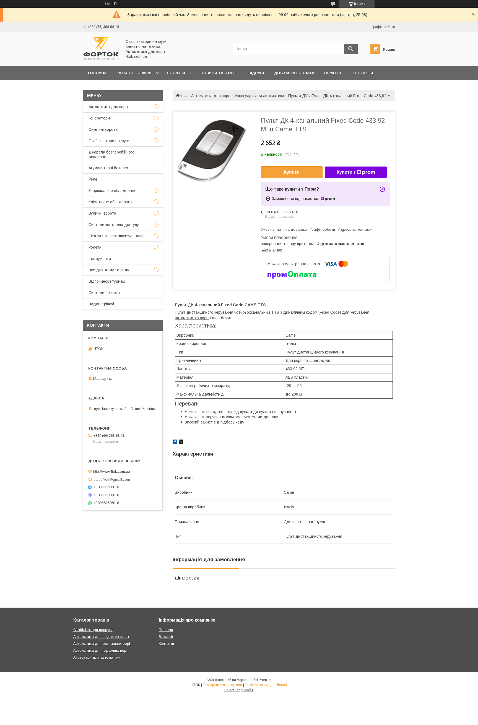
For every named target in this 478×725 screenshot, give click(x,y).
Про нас (96, 87)
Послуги (176, 73)
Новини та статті (219, 73)
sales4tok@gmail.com (111, 479)
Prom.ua (265, 680)
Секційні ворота (103, 129)
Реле (93, 179)
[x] (181, 442)
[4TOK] (101, 58)
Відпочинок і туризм (107, 281)
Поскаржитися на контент (222, 685)
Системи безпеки (104, 292)
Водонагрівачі (101, 304)
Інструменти (100, 258)
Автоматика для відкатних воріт (101, 637)
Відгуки (256, 73)
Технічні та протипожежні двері (117, 236)
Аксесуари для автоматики (259, 95)
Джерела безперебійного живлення (111, 154)
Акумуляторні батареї (108, 168)
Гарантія (333, 73)
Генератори (99, 118)
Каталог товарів (133, 73)
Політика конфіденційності (266, 685)
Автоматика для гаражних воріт (101, 650)
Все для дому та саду (109, 270)
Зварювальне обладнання (112, 190)
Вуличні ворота (102, 213)
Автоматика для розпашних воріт (102, 643)
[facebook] (175, 442)
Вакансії (166, 637)
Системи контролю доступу (114, 224)
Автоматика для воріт (211, 95)
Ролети (95, 247)
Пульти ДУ (298, 95)
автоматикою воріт (192, 318)
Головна (97, 73)
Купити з (346, 172)
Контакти (362, 73)
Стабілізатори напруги (109, 141)
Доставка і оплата (294, 73)
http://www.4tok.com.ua (111, 471)
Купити (292, 172)
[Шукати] (351, 49)
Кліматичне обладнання (111, 202)
